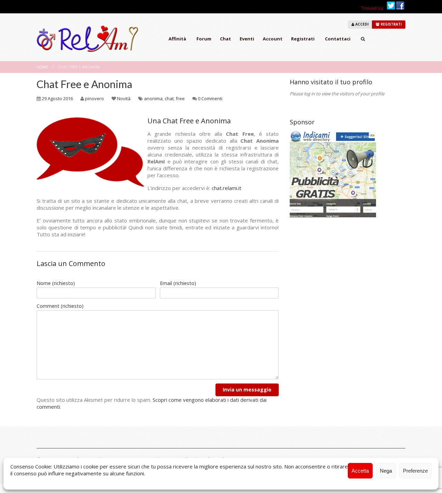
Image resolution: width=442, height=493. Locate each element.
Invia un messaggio (247, 389)
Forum (203, 39)
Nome (56, 283)
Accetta (360, 471)
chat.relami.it (226, 187)
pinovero (94, 98)
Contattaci (337, 39)
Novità (124, 98)
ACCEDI (361, 24)
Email (178, 283)
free (180, 98)
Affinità (177, 39)
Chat (225, 39)
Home (42, 66)
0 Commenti (210, 98)
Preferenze (415, 471)
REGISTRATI (390, 24)
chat (169, 98)
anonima (153, 98)
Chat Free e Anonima (84, 84)
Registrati (303, 39)
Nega (386, 471)
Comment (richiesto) (60, 306)
